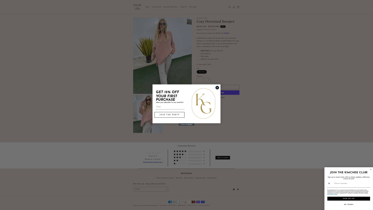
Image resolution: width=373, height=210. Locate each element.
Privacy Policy (330, 194)
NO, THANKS (348, 204)
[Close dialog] (217, 87)
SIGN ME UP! (349, 198)
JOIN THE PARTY (169, 115)
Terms (336, 194)
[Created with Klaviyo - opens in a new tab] (186, 124)
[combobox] (330, 183)
